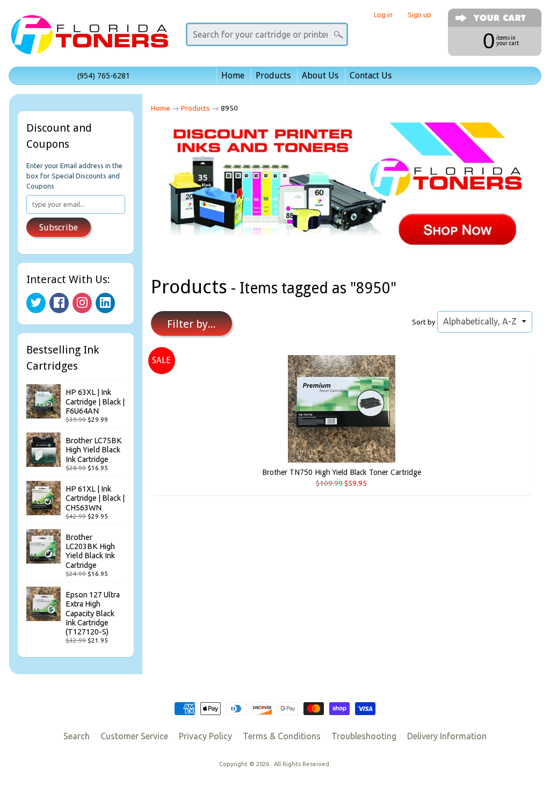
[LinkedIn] (105, 303)
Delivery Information (447, 736)
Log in (383, 14)
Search (76, 736)
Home (232, 75)
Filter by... (191, 324)
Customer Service (134, 736)
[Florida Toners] (89, 39)
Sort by (423, 322)
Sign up (419, 14)
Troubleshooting (363, 736)
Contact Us (371, 75)
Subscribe (58, 227)
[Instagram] (82, 303)
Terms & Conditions (282, 736)
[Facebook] (59, 303)
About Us (320, 75)
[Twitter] (36, 303)
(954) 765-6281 (103, 75)
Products (273, 75)
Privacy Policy (205, 736)
